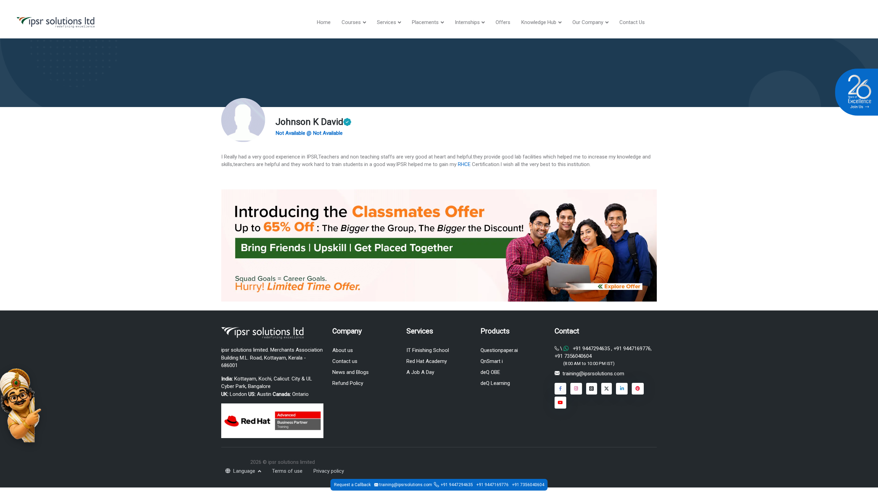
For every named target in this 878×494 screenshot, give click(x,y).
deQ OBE (490, 372)
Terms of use (287, 471)
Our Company (587, 22)
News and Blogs (350, 372)
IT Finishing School (427, 350)
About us (342, 350)
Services (386, 22)
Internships (467, 22)
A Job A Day (420, 372)
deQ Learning (495, 383)
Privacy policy (328, 471)
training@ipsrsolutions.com (593, 373)
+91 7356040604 (573, 356)
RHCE (464, 164)
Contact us (344, 361)
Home (324, 22)
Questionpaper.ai (499, 350)
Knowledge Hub (538, 22)
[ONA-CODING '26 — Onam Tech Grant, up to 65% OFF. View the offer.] (20, 405)
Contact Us (632, 22)
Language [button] (245, 471)
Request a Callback (352, 484)
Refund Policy (347, 383)
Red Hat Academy (426, 361)
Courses (351, 22)
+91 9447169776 (631, 348)
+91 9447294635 (591, 348)
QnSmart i (491, 361)
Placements (425, 22)
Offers (503, 22)
